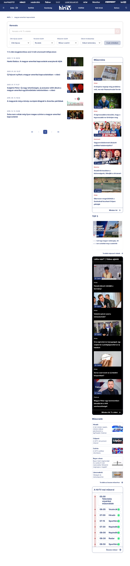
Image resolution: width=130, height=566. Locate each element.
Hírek (96, 83)
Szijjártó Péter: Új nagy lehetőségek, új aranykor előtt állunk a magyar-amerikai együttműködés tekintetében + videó (34, 89)
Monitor (96, 167)
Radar (112, 538)
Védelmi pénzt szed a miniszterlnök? (102, 315)
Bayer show (98, 458)
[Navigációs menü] (4, 8)
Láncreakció (98, 472)
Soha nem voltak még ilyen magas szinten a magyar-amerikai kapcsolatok (34, 115)
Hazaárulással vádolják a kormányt (103, 287)
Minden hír (113, 210)
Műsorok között (62, 39)
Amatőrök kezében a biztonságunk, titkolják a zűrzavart (107, 172)
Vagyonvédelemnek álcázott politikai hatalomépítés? (105, 144)
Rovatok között (39, 39)
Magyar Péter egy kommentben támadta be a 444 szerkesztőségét (106, 403)
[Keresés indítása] (117, 31)
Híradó (95, 425)
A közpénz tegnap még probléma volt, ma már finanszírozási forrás (107, 88)
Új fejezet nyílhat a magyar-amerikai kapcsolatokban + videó (33, 75)
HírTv (9, 17)
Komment (97, 139)
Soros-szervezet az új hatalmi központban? (106, 374)
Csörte (96, 448)
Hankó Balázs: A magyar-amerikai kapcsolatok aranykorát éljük (34, 61)
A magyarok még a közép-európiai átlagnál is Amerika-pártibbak (35, 101)
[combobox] (18, 43)
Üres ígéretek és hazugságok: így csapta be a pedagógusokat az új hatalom (107, 345)
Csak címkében (112, 43)
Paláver (96, 397)
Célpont (96, 438)
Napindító (113, 527)
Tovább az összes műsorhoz (110, 482)
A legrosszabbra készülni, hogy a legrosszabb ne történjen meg (107, 116)
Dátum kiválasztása (87, 39)
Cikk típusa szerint (16, 39)
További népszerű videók (111, 253)
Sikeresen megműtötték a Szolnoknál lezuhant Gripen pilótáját (105, 201)
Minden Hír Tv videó (110, 412)
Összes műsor (112, 550)
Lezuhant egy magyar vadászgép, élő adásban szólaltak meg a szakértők (106, 242)
